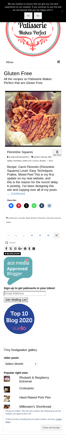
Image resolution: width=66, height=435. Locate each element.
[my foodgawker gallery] (20, 349)
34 (32, 235)
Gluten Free (27, 161)
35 (40, 235)
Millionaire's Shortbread (35, 406)
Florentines (17, 161)
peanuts (58, 218)
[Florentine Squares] (33, 118)
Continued (18, 193)
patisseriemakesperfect (20, 157)
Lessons (35, 161)
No (38, 16)
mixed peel (50, 218)
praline (8, 222)
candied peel (12, 218)
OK (28, 16)
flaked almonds (31, 218)
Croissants (26, 388)
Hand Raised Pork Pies (35, 397)
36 (48, 235)
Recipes (43, 161)
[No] (62, 11)
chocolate (21, 218)
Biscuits (44, 157)
